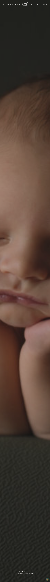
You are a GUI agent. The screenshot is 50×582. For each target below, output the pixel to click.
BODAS (31, 4)
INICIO (4, 4)
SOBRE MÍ (37, 4)
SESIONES (17, 4)
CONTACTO (45, 4)
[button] (47, 579)
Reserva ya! (25, 578)
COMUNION (10, 4)
